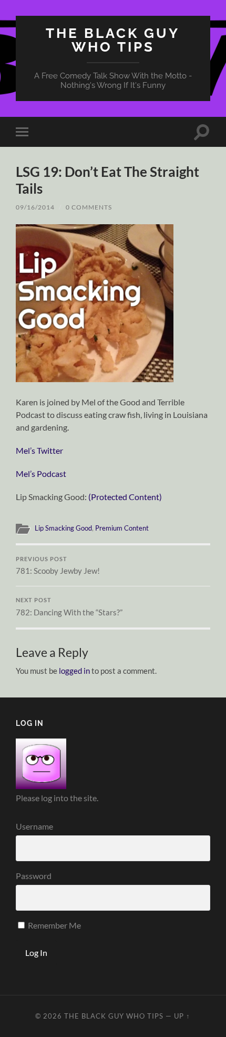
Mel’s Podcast (41, 473)
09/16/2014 (35, 207)
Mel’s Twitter (39, 450)
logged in (74, 670)
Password (34, 876)
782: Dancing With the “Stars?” (69, 607)
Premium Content (122, 528)
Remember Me (53, 925)
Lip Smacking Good (63, 528)
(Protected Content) (125, 497)
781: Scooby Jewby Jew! (58, 566)
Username (34, 826)
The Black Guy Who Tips (113, 40)
